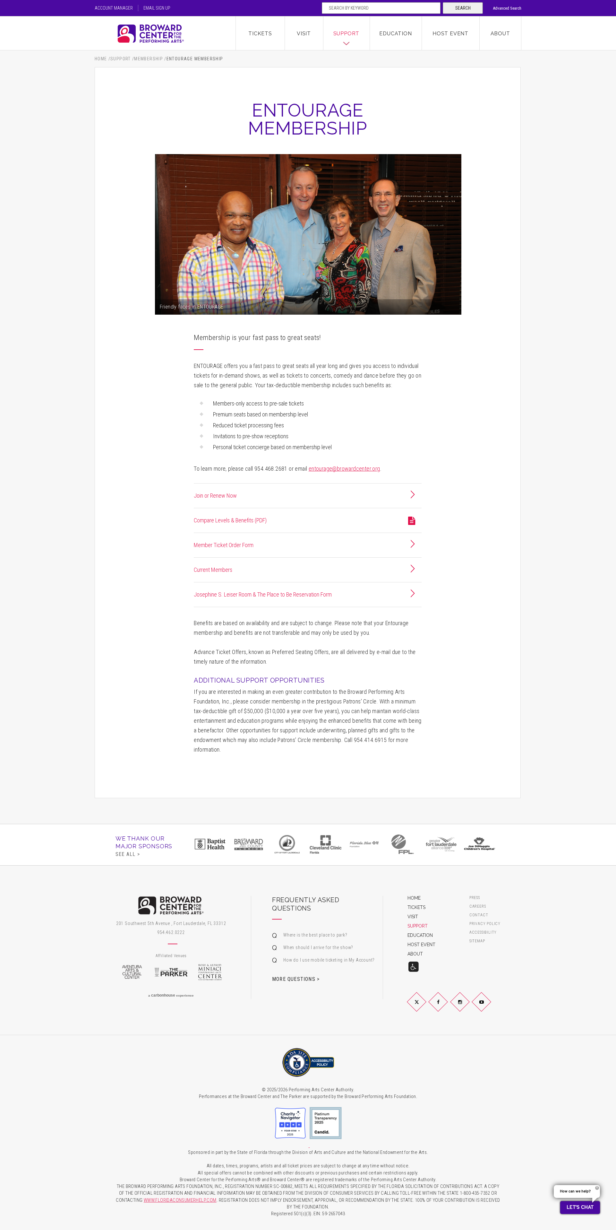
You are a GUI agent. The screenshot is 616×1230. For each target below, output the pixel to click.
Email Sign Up (156, 8)
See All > (128, 854)
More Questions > (296, 979)
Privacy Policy (485, 924)
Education (395, 34)
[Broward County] (248, 844)
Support (346, 34)
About (500, 34)
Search (463, 8)
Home (101, 58)
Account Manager (114, 8)
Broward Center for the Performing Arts (165, 33)
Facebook (445, 1007)
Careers (477, 906)
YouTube (489, 1007)
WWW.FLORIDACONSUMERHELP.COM (180, 1200)
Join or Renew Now (215, 495)
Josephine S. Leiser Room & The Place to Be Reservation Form (263, 594)
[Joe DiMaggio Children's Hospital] (479, 844)
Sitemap (477, 941)
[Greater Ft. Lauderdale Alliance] (441, 844)
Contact (478, 915)
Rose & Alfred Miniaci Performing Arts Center (210, 972)
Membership (148, 58)
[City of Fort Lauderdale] (287, 844)
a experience (171, 995)
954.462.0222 (171, 932)
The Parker (171, 972)
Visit (304, 34)
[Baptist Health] (210, 844)
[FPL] (402, 844)
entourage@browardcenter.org (344, 468)
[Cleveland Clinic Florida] (325, 844)
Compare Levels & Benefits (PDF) (230, 520)
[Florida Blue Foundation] (364, 844)
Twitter (424, 1007)
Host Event (450, 34)
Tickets (260, 34)
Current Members (213, 569)
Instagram (467, 1007)
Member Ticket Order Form (223, 545)
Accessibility (483, 932)
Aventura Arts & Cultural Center (132, 972)
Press (474, 898)
